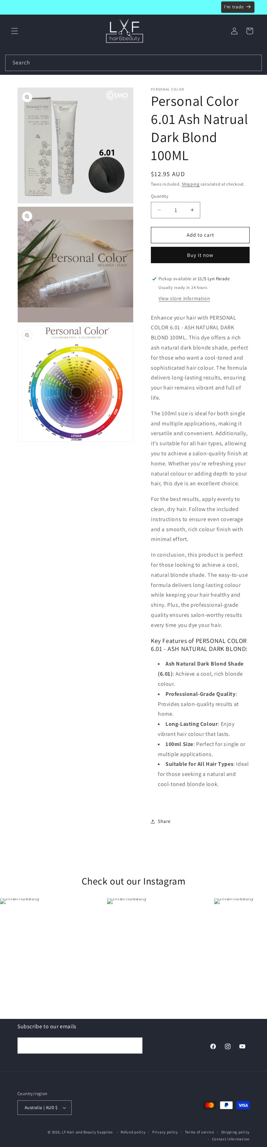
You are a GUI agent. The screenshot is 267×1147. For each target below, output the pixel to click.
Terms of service (199, 1132)
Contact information (231, 1139)
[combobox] (133, 63)
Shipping (191, 184)
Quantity (159, 196)
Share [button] (164, 821)
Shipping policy (235, 1132)
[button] (14, 31)
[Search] (253, 62)
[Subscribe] (134, 1045)
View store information (184, 298)
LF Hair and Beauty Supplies (87, 1132)
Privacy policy (165, 1132)
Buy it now (200, 255)
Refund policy (133, 1132)
